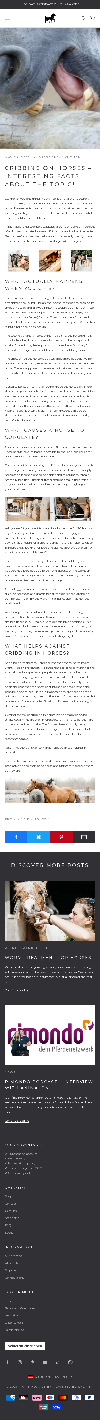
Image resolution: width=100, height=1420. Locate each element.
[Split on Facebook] (16, 837)
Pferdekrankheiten (60, 157)
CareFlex (11, 1211)
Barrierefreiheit (15, 1330)
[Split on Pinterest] (61, 837)
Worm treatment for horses (48, 957)
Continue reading (17, 990)
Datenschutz (14, 1322)
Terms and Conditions (20, 1308)
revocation (12, 1315)
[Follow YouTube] (45, 1362)
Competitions (14, 1277)
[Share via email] (84, 837)
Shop (8, 1196)
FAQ (8, 1225)
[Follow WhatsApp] (70, 1362)
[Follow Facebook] (7, 1362)
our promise (13, 1256)
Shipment (12, 1270)
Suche (9, 1232)
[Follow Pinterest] (32, 1362)
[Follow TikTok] (57, 1362)
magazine (12, 1218)
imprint (10, 1301)
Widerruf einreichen (25, 1346)
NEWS (10, 1072)
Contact (10, 1203)
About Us (11, 1263)
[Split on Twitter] (38, 837)
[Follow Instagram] (19, 1362)
